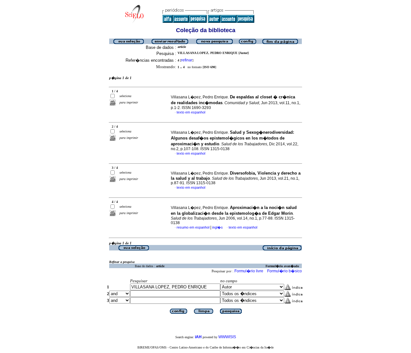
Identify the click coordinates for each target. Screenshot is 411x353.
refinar (186, 60)
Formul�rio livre (248, 271)
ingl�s (217, 227)
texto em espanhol (191, 112)
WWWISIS (227, 337)
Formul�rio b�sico (284, 271)
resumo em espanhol (193, 227)
